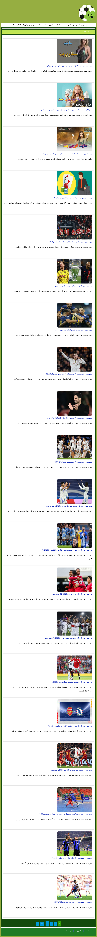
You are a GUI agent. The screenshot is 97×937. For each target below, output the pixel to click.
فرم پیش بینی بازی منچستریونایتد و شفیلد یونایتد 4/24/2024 (72, 682)
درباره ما (69, 931)
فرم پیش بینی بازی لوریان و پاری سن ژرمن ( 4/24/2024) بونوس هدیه (68, 638)
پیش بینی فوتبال (28, 25)
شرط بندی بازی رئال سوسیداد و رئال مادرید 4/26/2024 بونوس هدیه (69, 506)
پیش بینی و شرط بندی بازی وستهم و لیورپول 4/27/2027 (73, 462)
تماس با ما (78, 931)
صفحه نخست (89, 931)
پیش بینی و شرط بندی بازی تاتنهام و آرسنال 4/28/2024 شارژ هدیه (69, 418)
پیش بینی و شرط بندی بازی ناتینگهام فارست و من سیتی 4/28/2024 (69, 374)
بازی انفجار (80, 25)
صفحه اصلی (89, 25)
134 (42, 924)
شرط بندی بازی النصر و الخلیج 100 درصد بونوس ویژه (73, 330)
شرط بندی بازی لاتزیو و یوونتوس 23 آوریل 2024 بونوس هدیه (71, 770)
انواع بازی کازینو (54, 25)
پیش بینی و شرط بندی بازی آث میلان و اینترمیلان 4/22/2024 (71, 858)
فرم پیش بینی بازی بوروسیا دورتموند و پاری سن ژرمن (73, 286)
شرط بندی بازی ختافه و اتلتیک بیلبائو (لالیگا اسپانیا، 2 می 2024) (70, 242)
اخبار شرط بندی (15, 25)
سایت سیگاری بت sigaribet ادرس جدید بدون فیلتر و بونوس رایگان (69, 66)
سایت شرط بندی (41, 25)
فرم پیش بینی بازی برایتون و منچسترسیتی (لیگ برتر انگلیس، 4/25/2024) (67, 550)
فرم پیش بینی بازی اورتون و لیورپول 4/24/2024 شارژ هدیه (72, 594)
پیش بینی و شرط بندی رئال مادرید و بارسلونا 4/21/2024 (73, 902)
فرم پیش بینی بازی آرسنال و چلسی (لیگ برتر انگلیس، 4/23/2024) (69, 726)
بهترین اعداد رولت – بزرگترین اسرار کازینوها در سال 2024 (72, 198)
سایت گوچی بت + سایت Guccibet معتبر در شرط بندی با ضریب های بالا (67, 154)
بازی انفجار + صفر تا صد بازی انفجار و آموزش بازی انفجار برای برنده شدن (66, 110)
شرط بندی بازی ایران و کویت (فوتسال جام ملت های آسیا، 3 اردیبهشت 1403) (65, 814)
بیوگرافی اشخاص (68, 25)
